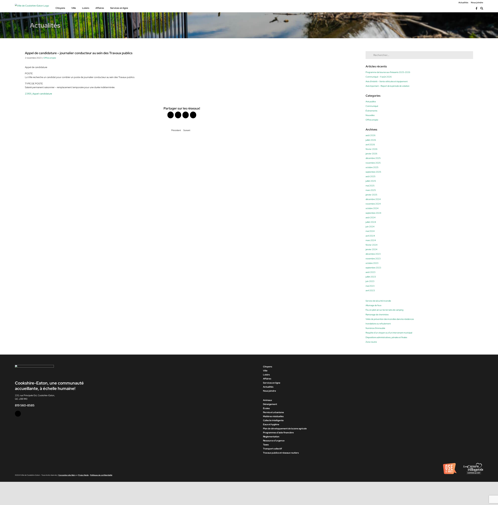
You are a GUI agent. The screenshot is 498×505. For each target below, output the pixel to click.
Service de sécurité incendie (378, 300)
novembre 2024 (373, 203)
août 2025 (370, 176)
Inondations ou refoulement (378, 323)
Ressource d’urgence (274, 440)
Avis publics (371, 101)
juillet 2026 (371, 140)
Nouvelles (370, 115)
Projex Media (83, 475)
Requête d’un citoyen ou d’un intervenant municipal (389, 332)
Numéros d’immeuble (375, 328)
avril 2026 (370, 144)
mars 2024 (371, 240)
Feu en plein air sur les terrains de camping (384, 310)
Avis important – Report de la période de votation (387, 86)
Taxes (266, 444)
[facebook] (18, 414)
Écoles (266, 408)
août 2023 (370, 272)
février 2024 (371, 244)
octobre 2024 (372, 208)
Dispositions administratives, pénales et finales (386, 337)
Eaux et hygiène (271, 424)
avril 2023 (370, 290)
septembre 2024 (373, 213)
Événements (371, 111)
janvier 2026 (371, 153)
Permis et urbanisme (273, 412)
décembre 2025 (373, 158)
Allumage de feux (373, 305)
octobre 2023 (372, 263)
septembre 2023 (373, 267)
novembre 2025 (373, 162)
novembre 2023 (373, 258)
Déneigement (270, 404)
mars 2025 (371, 190)
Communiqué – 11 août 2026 (379, 76)
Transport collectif (272, 448)
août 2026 (370, 135)
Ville (265, 370)
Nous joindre (269, 390)
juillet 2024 (371, 222)
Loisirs (266, 374)
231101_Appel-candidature (38, 93)
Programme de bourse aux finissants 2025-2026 (388, 72)
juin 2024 (370, 226)
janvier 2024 (371, 249)
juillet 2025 (371, 181)
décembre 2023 (373, 254)
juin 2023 (370, 281)
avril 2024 (370, 235)
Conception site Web (66, 475)
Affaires (267, 378)
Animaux (267, 400)
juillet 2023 (371, 276)
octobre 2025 (372, 167)
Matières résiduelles (273, 416)
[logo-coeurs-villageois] (473, 464)
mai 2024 (370, 231)
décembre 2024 (373, 199)
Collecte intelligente (273, 420)
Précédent (176, 130)
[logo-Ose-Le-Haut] (450, 464)
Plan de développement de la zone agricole (285, 428)
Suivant (186, 130)
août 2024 (370, 217)
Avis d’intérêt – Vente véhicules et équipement (387, 81)
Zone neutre (371, 342)
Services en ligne (271, 382)
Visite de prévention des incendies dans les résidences (390, 319)
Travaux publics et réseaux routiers (281, 452)
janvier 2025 (371, 194)
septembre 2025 (373, 172)
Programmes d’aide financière (278, 432)
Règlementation (271, 436)
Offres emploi (49, 57)
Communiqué (372, 106)
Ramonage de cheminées (377, 314)
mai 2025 (370, 185)
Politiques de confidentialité (101, 475)
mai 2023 (370, 286)
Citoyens (267, 366)
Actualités (268, 386)
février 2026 (371, 149)
